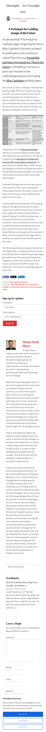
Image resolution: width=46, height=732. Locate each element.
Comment (10, 638)
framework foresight (16, 287)
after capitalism (16, 284)
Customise (23, 720)
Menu (23, 12)
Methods (25, 282)
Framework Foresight (29, 150)
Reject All (23, 727)
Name (9, 667)
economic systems (31, 284)
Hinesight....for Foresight (23, 5)
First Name (7, 303)
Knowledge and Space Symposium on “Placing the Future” (23, 62)
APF (23, 284)
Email (9, 679)
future (27, 287)
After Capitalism (15, 80)
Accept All (23, 714)
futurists (33, 287)
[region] (23, 713)
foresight (5, 287)
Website (9, 691)
